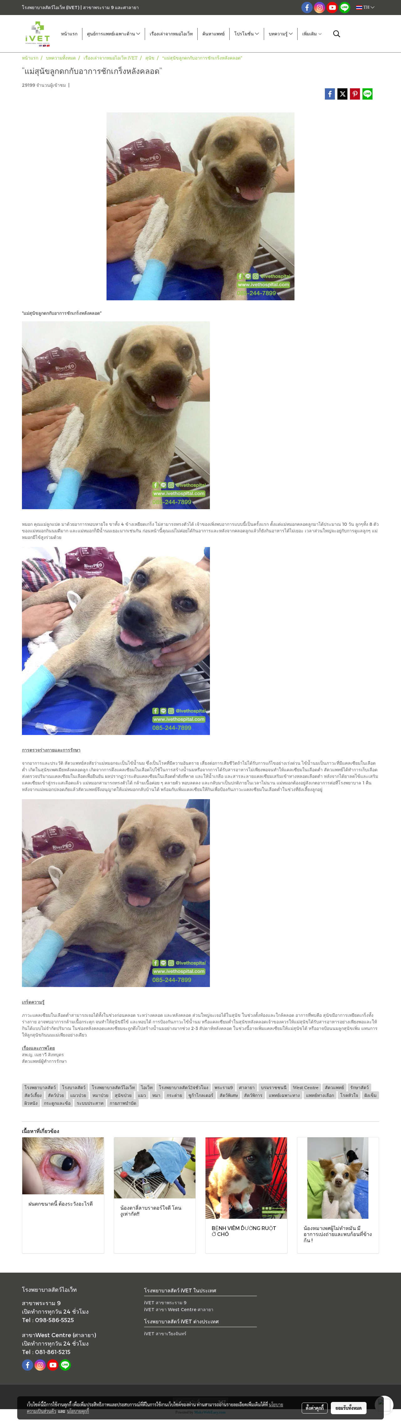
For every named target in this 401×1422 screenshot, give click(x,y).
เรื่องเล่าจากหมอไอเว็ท (171, 34)
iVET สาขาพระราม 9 (165, 1302)
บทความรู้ (279, 34)
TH (366, 7)
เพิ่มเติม (310, 34)
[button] (337, 34)
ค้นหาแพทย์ (213, 34)
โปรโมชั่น (244, 34)
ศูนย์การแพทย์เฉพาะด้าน (111, 34)
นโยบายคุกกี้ (78, 1411)
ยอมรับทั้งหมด (349, 1408)
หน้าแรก (69, 34)
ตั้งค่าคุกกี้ (315, 1408)
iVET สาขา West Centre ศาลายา (178, 1309)
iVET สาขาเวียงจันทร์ (165, 1333)
